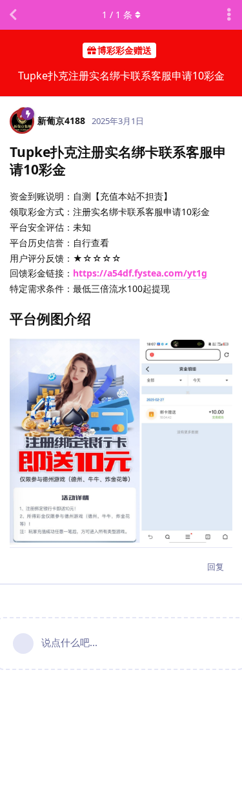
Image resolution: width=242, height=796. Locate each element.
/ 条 (117, 14)
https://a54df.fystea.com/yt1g (140, 273)
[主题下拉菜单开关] (229, 15)
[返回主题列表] (13, 15)
